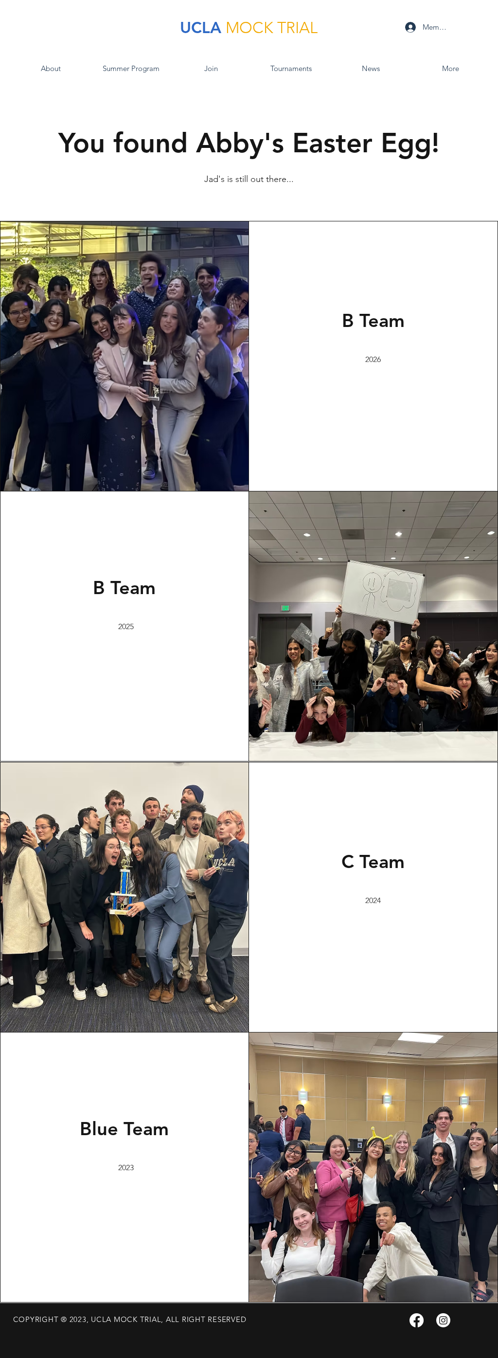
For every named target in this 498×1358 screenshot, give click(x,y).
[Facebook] (416, 1320)
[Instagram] (443, 1320)
